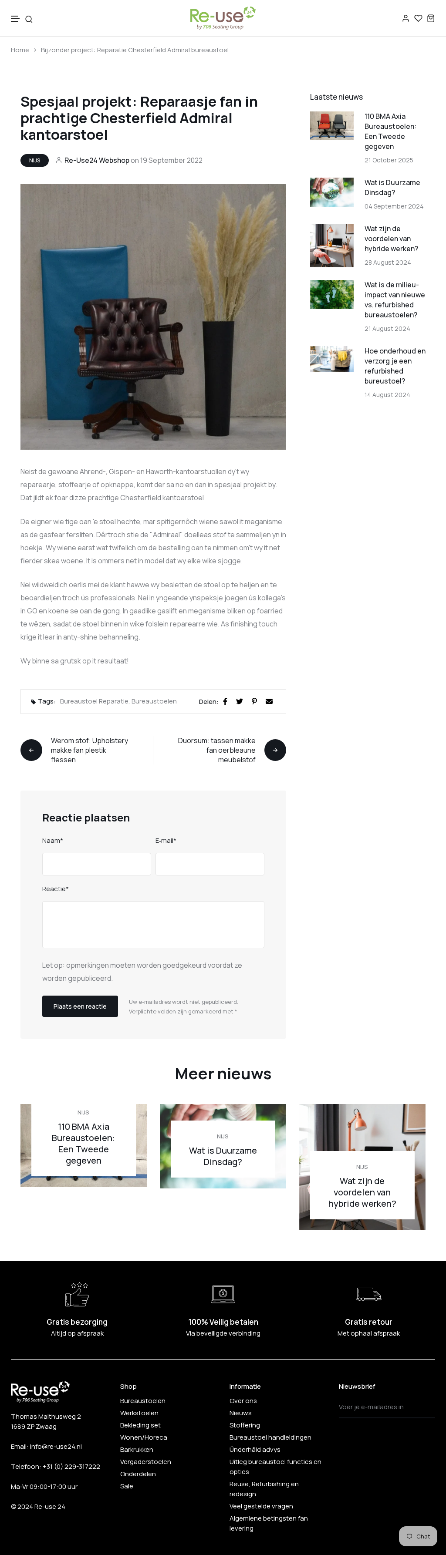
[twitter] (241, 700)
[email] (271, 700)
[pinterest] (256, 700)
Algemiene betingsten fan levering (269, 1523)
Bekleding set (140, 1425)
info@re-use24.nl (56, 1446)
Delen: (209, 701)
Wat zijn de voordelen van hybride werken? (391, 238)
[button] (15, 19)
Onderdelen (138, 1473)
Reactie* (55, 888)
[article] (332, 125)
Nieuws (241, 1412)
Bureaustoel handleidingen (270, 1437)
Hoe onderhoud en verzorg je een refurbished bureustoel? (395, 366)
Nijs (34, 160)
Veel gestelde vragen (261, 1506)
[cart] (431, 18)
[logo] (223, 18)
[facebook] (227, 700)
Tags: (47, 701)
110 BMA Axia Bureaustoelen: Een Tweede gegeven (390, 131)
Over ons (243, 1400)
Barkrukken (136, 1449)
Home (20, 50)
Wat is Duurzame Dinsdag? (392, 187)
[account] (406, 18)
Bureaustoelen (154, 701)
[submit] (426, 1407)
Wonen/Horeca (143, 1437)
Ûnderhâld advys (255, 1449)
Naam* (52, 840)
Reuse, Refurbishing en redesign (264, 1488)
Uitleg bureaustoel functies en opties (275, 1466)
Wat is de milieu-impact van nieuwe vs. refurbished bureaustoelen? (395, 300)
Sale (126, 1486)
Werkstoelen (139, 1412)
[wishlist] (418, 18)
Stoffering (245, 1425)
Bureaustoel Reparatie (94, 701)
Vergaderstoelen (145, 1461)
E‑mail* (165, 840)
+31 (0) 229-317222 (71, 1466)
